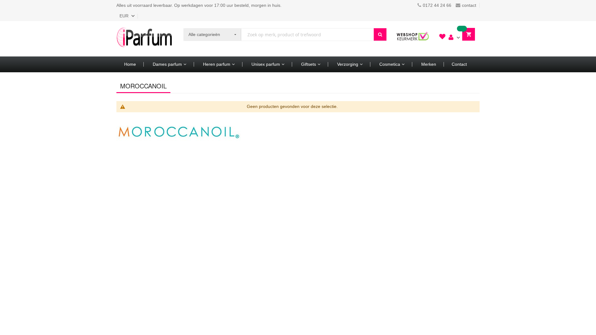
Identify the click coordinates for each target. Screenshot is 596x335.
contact (469, 5)
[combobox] (307, 35)
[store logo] (144, 38)
